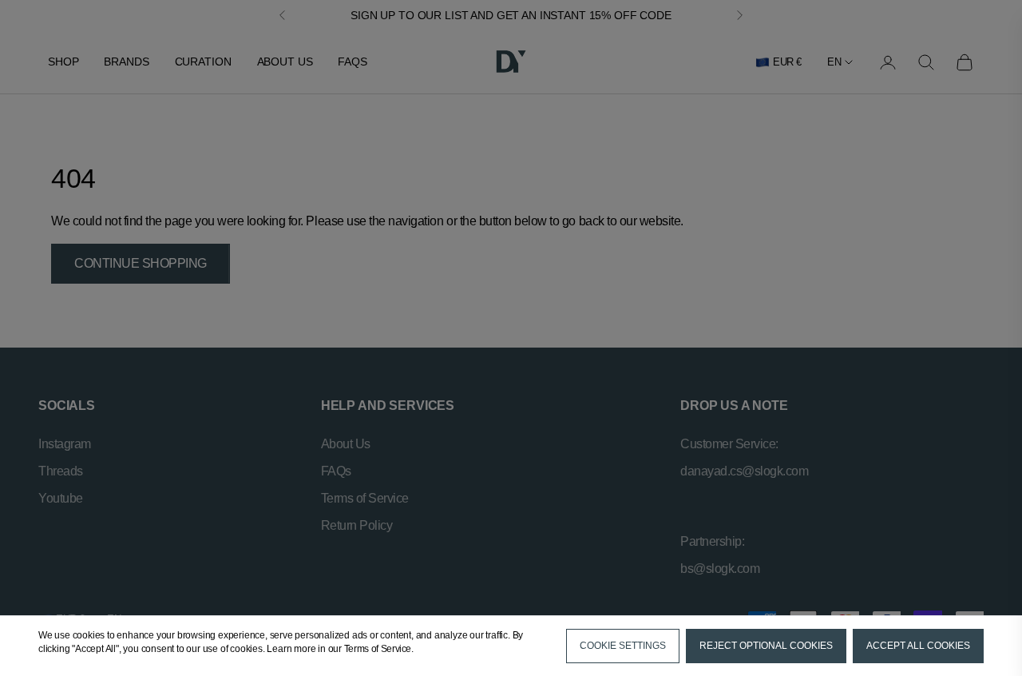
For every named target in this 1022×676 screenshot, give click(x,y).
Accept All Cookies (918, 645)
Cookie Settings (623, 645)
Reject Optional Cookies (766, 645)
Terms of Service (377, 648)
